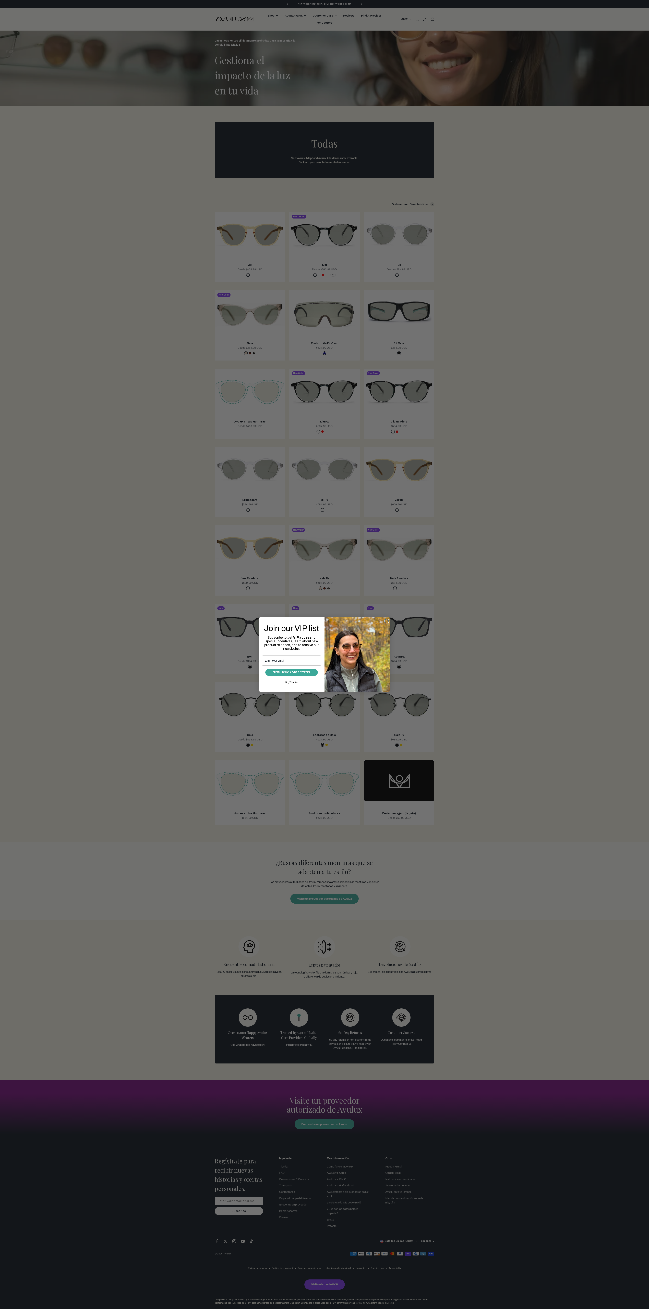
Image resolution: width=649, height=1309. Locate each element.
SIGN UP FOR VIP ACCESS (291, 672)
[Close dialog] (387, 621)
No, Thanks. (291, 682)
